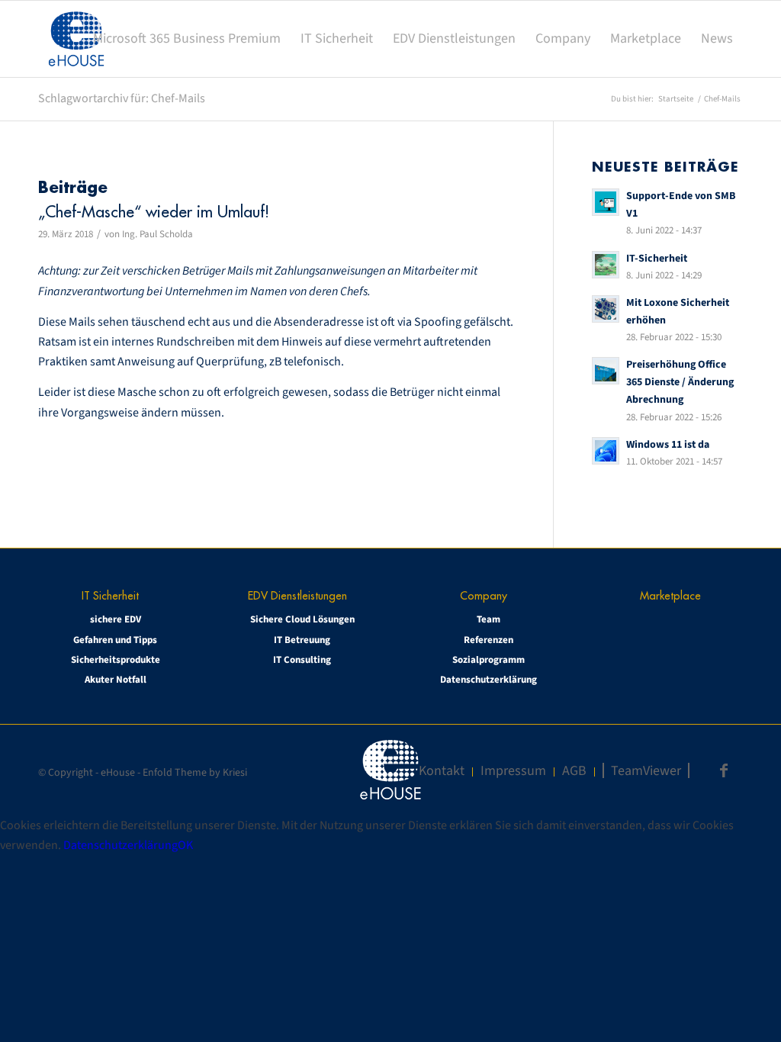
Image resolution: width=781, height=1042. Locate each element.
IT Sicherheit (110, 595)
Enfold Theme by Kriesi (195, 772)
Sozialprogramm (488, 660)
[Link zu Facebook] (723, 770)
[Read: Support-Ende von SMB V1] (605, 202)
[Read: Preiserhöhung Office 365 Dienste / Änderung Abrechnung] (605, 370)
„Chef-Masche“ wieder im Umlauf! (153, 211)
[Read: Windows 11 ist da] (605, 451)
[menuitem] (187, 39)
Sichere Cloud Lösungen (302, 619)
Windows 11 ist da (667, 444)
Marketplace (670, 595)
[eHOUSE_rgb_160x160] (76, 39)
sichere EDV (115, 619)
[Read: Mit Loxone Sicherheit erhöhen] (605, 309)
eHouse (118, 772)
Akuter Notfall (115, 680)
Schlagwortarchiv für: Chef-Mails (121, 98)
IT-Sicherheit (656, 258)
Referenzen (488, 640)
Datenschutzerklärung (488, 680)
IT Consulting (302, 660)
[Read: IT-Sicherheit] (605, 264)
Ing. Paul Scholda (157, 234)
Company (483, 595)
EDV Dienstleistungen (297, 595)
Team (488, 619)
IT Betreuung (302, 640)
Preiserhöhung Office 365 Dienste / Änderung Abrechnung (680, 382)
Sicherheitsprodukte (115, 660)
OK (185, 845)
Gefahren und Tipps (115, 640)
